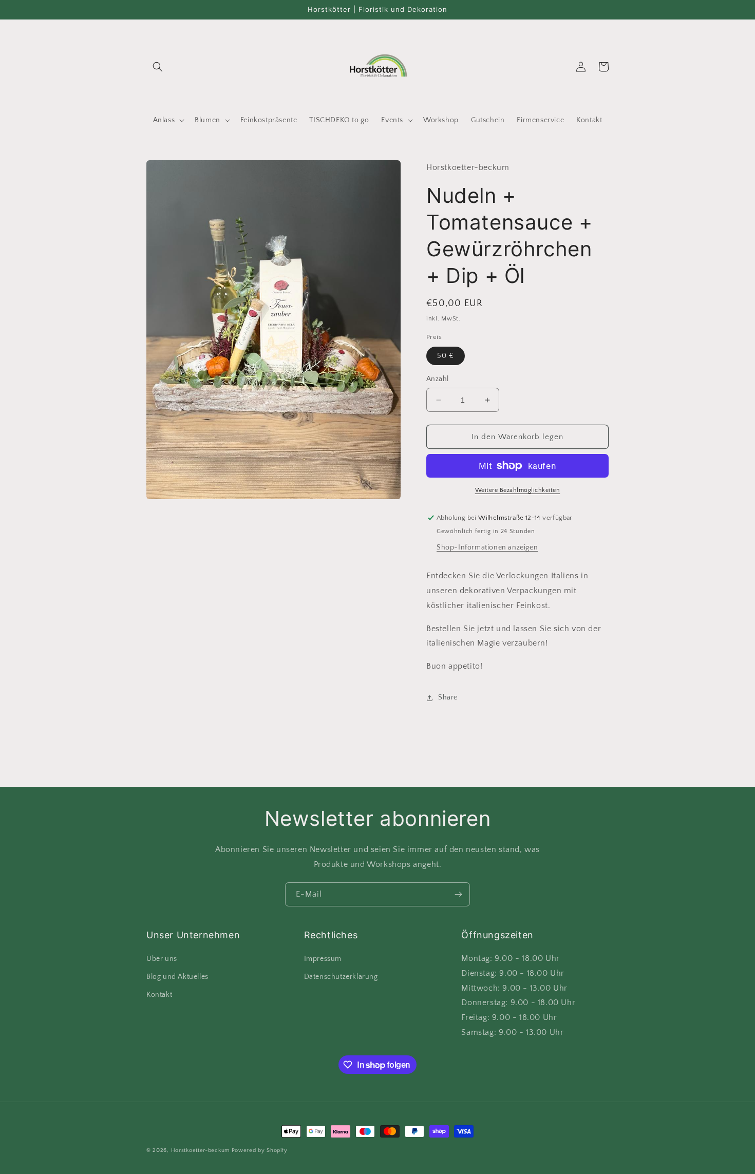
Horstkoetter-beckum (200, 1150)
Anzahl (437, 379)
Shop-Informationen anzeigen (487, 547)
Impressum (323, 959)
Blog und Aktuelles (177, 977)
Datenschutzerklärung (341, 977)
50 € (445, 356)
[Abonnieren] (458, 894)
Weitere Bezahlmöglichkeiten (517, 490)
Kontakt (159, 995)
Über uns (161, 959)
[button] (157, 66)
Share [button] (448, 697)
